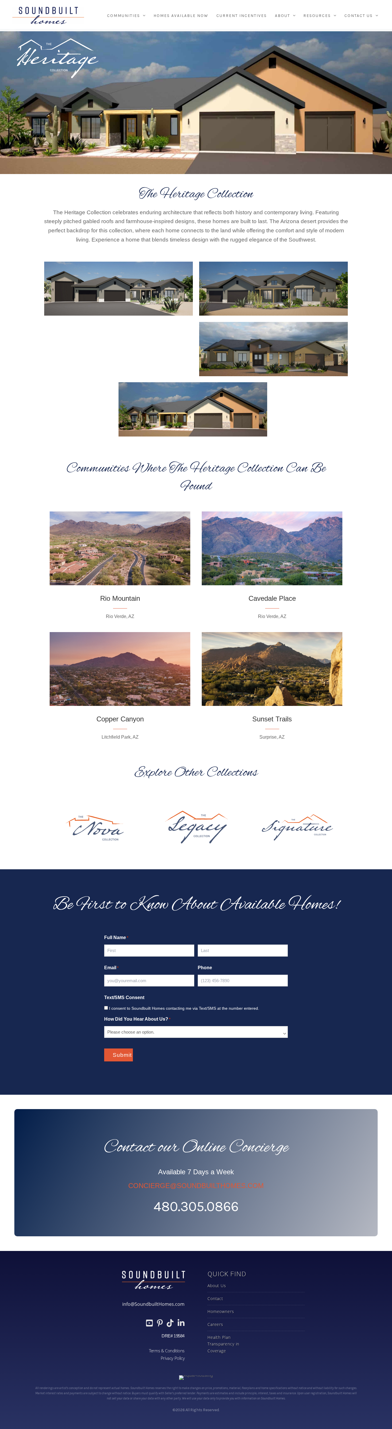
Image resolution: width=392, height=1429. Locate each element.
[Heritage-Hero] (273, 349)
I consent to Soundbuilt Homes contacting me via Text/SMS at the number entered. (184, 1008)
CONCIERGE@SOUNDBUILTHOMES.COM (196, 1185)
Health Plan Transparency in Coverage (223, 1344)
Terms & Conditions (167, 1350)
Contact (215, 1298)
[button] (142, 16)
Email (111, 967)
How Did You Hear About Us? (137, 1019)
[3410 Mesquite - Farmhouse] (273, 289)
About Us (216, 1285)
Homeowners (220, 1311)
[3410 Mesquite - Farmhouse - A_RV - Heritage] (118, 289)
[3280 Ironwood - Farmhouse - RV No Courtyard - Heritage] (118, 349)
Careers (215, 1324)
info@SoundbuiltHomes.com (153, 1304)
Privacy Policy (173, 1358)
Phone (205, 967)
